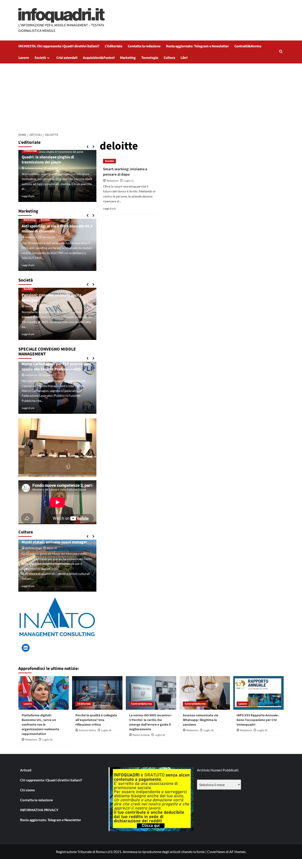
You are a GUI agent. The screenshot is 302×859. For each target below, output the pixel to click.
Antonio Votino (33, 168)
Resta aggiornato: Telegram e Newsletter (197, 46)
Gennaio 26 (48, 237)
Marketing (128, 57)
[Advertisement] (151, 97)
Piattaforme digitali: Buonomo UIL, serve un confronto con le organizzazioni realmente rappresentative (40, 724)
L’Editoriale (113, 46)
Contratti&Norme (247, 46)
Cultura (169, 57)
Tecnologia (149, 57)
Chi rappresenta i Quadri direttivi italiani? (51, 780)
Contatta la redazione (144, 46)
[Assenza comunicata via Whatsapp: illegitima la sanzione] (205, 693)
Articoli (25, 770)
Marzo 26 (52, 548)
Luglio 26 (47, 740)
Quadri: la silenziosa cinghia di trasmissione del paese (48, 159)
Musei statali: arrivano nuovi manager (54, 542)
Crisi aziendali (66, 57)
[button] (281, 52)
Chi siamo (27, 790)
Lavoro (23, 57)
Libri (184, 57)
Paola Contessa (141, 735)
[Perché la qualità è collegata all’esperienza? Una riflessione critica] (97, 693)
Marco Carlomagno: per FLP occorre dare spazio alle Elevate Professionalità (56, 366)
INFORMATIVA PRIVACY (39, 810)
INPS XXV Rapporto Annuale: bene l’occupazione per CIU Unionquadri (258, 720)
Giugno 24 (48, 375)
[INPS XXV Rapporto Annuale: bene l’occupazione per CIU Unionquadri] (258, 693)
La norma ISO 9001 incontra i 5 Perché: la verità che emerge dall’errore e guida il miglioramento (150, 722)
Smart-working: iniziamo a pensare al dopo (125, 172)
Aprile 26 (52, 168)
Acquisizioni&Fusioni (99, 57)
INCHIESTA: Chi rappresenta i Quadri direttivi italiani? (58, 46)
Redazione (113, 181)
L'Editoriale (30, 151)
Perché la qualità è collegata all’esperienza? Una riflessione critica (96, 720)
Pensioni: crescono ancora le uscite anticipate (51, 297)
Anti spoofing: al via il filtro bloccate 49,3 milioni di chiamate (57, 228)
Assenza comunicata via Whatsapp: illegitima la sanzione (200, 720)
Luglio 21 (129, 181)
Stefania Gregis (33, 548)
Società (40, 57)
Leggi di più (109, 208)
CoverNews (216, 851)
